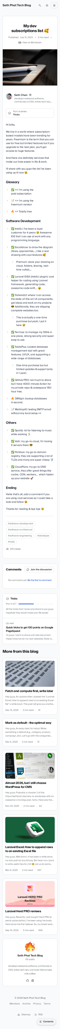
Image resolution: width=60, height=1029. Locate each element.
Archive (26, 1004)
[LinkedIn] (30, 95)
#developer (43, 536)
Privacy (37, 1004)
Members (15, 1004)
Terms (47, 1004)
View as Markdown (32, 42)
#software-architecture (20, 530)
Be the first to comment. (40, 580)
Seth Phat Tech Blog (17, 5)
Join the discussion (41, 570)
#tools (11, 542)
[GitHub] (27, 981)
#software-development (20, 524)
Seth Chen (21, 95)
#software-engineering (20, 536)
